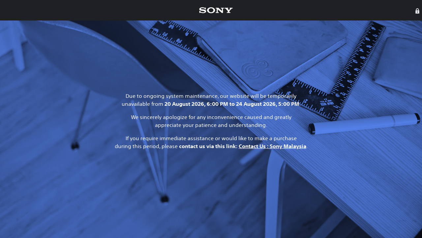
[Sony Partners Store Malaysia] (216, 10)
